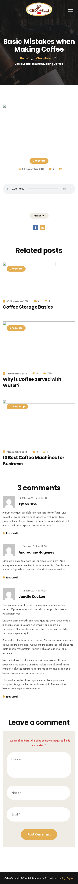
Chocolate (39, 160)
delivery (39, 215)
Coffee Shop (17, 406)
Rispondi (12, 533)
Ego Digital (67, 878)
